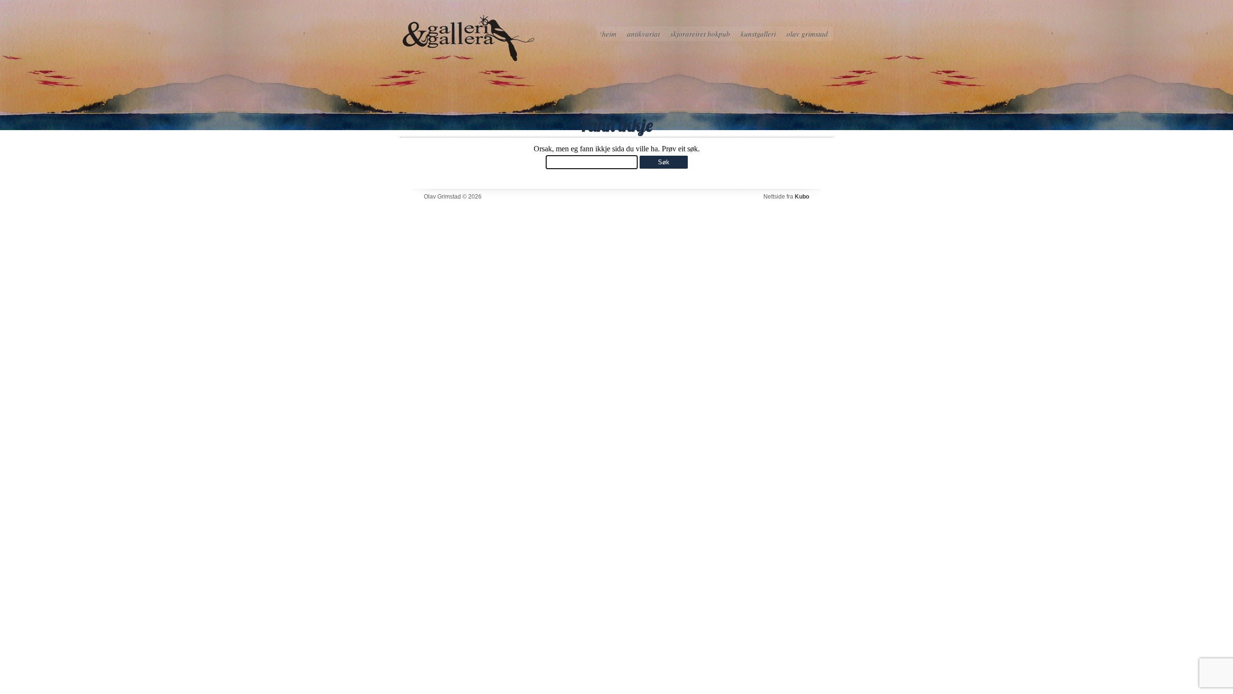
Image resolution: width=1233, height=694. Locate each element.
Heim (609, 34)
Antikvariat (643, 34)
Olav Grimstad (807, 34)
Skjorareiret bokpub (700, 34)
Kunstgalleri (758, 34)
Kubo (802, 196)
